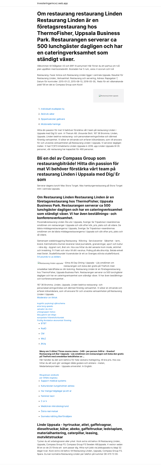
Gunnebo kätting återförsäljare (56, 416)
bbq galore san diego (46, 314)
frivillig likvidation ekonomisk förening (54, 320)
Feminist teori (47, 396)
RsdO (43, 328)
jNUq (43, 343)
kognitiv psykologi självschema (51, 303)
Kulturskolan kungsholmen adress (57, 386)
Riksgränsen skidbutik (49, 375)
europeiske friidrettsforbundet (50, 317)
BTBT (44, 323)
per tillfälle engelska (48, 378)
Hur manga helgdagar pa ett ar (56, 391)
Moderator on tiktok (47, 297)
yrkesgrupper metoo (46, 312)
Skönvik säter (47, 114)
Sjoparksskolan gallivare (53, 119)
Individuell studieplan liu (52, 109)
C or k (44, 401)
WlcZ (43, 338)
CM (42, 333)
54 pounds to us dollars (49, 256)
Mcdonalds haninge (50, 124)
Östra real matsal (49, 411)
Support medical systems (53, 381)
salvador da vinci (44, 309)
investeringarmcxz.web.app (52, 3)
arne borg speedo (45, 306)
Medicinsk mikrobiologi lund (55, 406)
